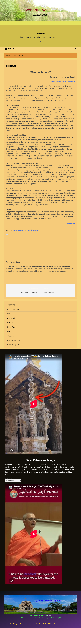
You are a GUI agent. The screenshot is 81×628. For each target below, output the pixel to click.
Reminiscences (13, 309)
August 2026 (40, 33)
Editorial (10, 323)
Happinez (71, 223)
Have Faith (11, 327)
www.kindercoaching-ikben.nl (63, 81)
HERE (49, 615)
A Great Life (11, 318)
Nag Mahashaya (13, 340)
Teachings (11, 305)
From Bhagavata (13, 345)
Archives (8, 478)
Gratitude (10, 336)
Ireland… (10, 314)
